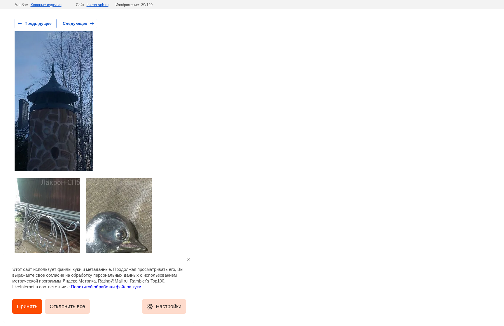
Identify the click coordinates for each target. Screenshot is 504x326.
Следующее (75, 23)
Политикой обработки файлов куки (106, 286)
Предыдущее (38, 23)
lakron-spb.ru (97, 5)
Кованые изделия (46, 5)
